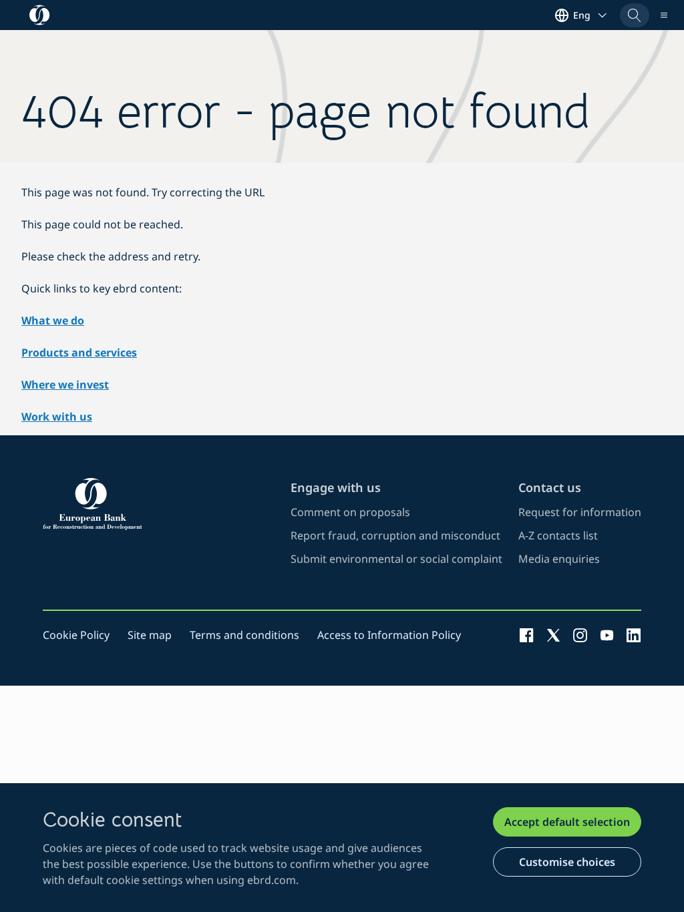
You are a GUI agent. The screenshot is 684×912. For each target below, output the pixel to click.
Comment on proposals (350, 512)
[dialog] (342, 847)
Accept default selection (567, 822)
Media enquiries (559, 558)
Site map (150, 635)
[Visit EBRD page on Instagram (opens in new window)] (580, 635)
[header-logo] (39, 15)
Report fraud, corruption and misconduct (395, 535)
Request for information (579, 512)
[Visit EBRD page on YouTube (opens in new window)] (607, 635)
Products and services (79, 352)
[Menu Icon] (664, 15)
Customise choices (567, 862)
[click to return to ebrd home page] (159, 504)
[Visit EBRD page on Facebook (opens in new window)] (526, 635)
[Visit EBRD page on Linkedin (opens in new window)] (633, 635)
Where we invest (65, 384)
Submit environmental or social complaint (396, 558)
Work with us (56, 416)
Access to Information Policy (389, 635)
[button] (634, 15)
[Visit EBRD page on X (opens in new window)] (553, 635)
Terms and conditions (244, 635)
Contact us (549, 487)
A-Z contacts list (558, 535)
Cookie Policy (76, 635)
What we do (52, 320)
